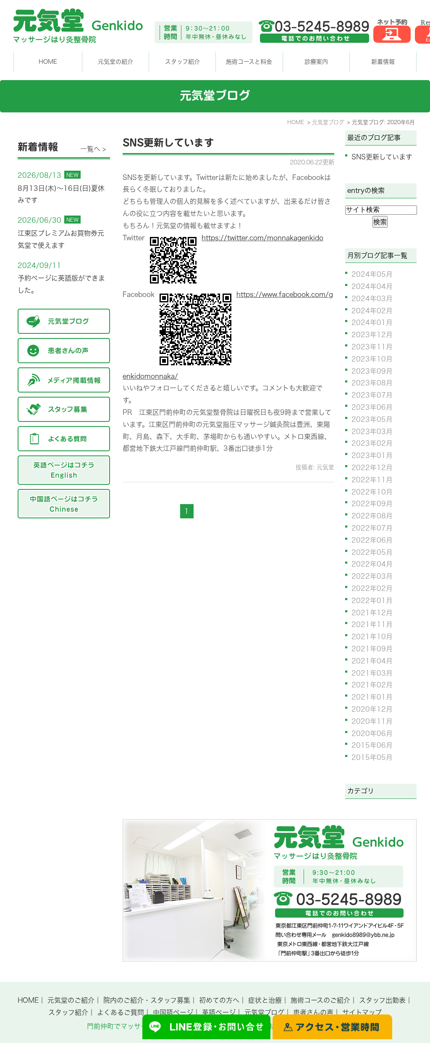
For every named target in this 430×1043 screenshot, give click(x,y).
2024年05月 (372, 274)
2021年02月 (372, 684)
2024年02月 (372, 310)
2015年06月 (372, 745)
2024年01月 (372, 322)
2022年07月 (372, 528)
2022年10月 (372, 492)
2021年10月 (372, 636)
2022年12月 (372, 467)
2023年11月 (372, 346)
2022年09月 (372, 503)
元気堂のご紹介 (70, 1000)
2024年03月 (372, 298)
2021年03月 (372, 673)
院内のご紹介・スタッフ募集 (146, 1000)
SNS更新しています (168, 143)
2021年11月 (372, 624)
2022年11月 (372, 479)
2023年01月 (372, 455)
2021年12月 (372, 612)
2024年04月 (372, 286)
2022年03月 (372, 576)
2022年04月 (372, 564)
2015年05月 (372, 757)
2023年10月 (372, 359)
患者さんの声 (313, 1012)
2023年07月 (372, 395)
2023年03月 (372, 431)
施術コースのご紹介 (320, 1000)
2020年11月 (372, 721)
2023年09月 (372, 371)
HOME (48, 62)
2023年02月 (372, 443)
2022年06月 (372, 540)
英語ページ (219, 1012)
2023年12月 (372, 334)
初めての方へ (219, 1000)
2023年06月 (372, 407)
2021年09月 (372, 648)
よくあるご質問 (120, 1012)
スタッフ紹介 (68, 1012)
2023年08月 (372, 383)
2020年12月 (372, 709)
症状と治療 (265, 1000)
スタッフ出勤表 (382, 1000)
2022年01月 (372, 600)
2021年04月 (372, 661)
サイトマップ (362, 1012)
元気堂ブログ (264, 1012)
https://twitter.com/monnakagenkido (262, 237)
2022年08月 (372, 515)
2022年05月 (372, 552)
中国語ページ (173, 1012)
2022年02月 (372, 588)
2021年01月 (372, 697)
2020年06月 (372, 733)
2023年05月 (372, 419)
